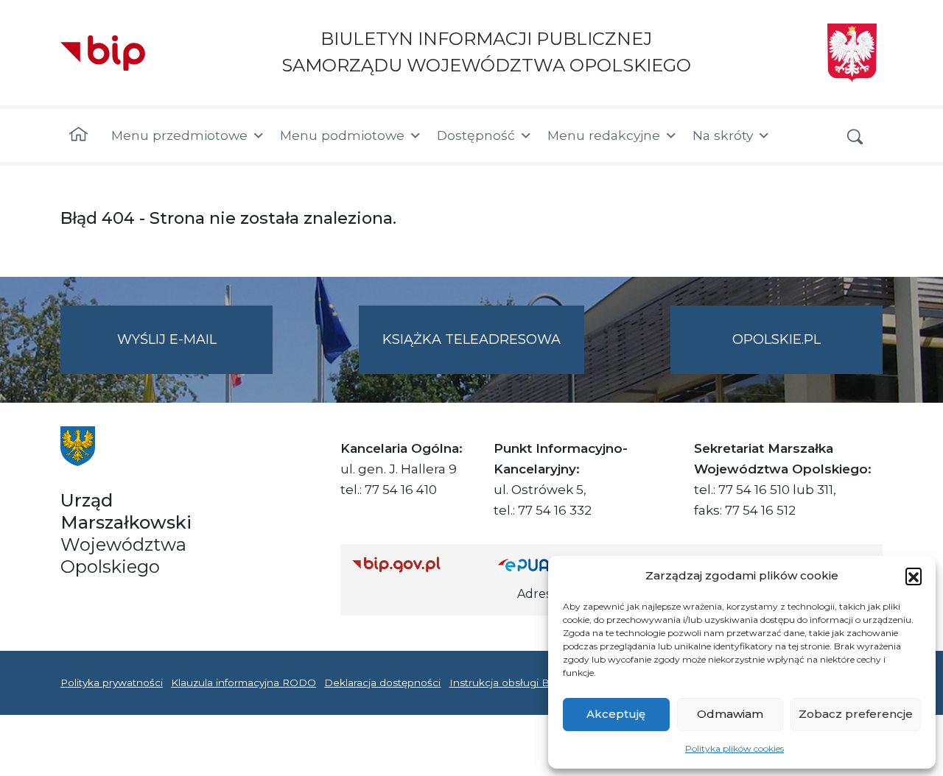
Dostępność (476, 135)
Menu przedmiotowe (179, 135)
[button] (913, 575)
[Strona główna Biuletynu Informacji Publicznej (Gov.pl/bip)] (413, 564)
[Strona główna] (78, 135)
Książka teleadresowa (471, 339)
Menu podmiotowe (342, 135)
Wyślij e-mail (195, 353)
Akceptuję (615, 714)
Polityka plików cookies (734, 748)
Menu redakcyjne (603, 135)
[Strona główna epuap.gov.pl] (546, 564)
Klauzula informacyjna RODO (243, 682)
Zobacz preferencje (856, 714)
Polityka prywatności (111, 682)
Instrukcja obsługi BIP (505, 682)
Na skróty (723, 135)
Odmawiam (730, 714)
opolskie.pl (776, 339)
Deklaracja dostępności (382, 682)
